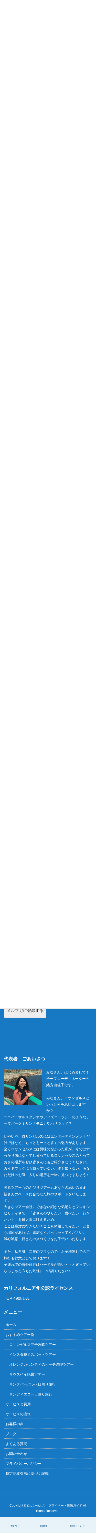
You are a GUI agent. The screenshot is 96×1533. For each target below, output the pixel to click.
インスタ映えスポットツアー (32, 1354)
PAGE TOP (87, 1510)
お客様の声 (15, 1424)
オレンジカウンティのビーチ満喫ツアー (41, 1364)
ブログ (11, 1434)
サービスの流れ (18, 1414)
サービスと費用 (18, 1404)
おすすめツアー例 (20, 1335)
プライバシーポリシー (23, 1464)
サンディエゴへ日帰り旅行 (30, 1394)
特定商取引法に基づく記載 (27, 1473)
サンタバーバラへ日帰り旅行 (32, 1384)
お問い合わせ (16, 1454)
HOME (44, 1526)
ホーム (11, 1325)
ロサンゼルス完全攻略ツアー (32, 1345)
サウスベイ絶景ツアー (27, 1374)
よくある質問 (16, 1444)
